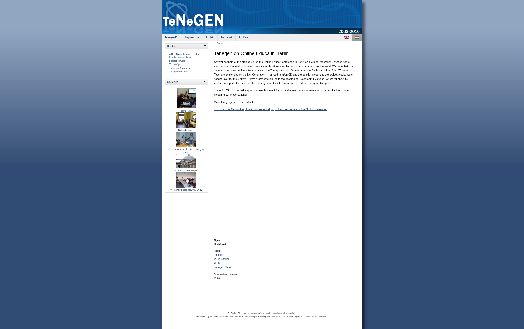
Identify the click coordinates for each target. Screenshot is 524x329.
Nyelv (217, 240)
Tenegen (219, 255)
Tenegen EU (172, 37)
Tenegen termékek (178, 71)
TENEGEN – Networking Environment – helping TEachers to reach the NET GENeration (271, 109)
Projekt (210, 37)
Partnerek (226, 37)
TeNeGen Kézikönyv (179, 68)
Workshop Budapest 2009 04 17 (186, 190)
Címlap (220, 43)
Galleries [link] (172, 82)
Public (217, 278)
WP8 (217, 263)
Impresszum (192, 37)
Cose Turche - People (186, 170)
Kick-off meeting (186, 130)
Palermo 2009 (186, 111)
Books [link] (171, 46)
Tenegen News (222, 267)
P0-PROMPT (221, 259)
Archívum (244, 37)
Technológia (175, 64)
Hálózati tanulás (177, 61)
